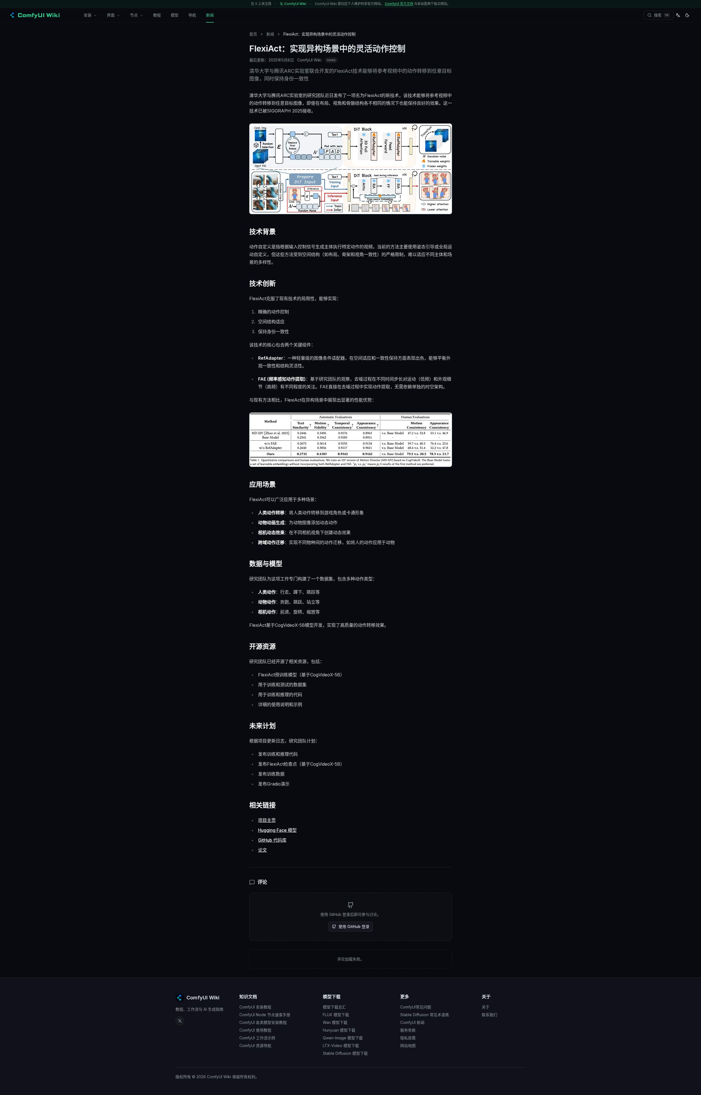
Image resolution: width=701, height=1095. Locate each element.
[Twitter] (179, 1020)
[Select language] (678, 15)
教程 (157, 15)
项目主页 (267, 820)
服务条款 (408, 1030)
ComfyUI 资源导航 (255, 1045)
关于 (485, 1007)
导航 (192, 15)
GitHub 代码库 (272, 840)
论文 (262, 850)
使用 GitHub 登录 (354, 926)
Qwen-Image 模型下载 (343, 1037)
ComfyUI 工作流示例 (257, 1037)
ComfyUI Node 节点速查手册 (264, 1014)
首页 (253, 34)
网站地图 (408, 1045)
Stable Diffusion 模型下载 (345, 1053)
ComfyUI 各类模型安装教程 (263, 1022)
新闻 (210, 15)
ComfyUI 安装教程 (255, 1007)
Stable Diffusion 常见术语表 (424, 1014)
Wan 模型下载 (335, 1022)
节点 (134, 15)
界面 (111, 15)
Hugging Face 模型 (277, 830)
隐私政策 (408, 1037)
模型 (174, 15)
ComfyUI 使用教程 (255, 1030)
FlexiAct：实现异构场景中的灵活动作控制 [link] (319, 34)
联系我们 (489, 1014)
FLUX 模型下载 (336, 1014)
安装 (87, 15)
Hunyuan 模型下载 (339, 1030)
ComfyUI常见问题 (415, 1007)
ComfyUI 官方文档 (399, 4)
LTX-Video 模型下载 (341, 1045)
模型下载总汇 (334, 1007)
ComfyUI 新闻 (412, 1022)
